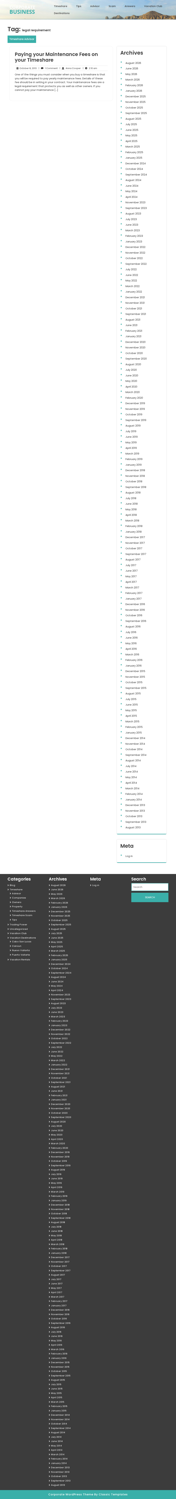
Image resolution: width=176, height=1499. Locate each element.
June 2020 (131, 375)
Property (17, 906)
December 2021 (135, 297)
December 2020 (135, 342)
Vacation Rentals (20, 959)
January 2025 (133, 158)
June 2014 (131, 771)
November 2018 (135, 476)
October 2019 (133, 414)
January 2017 (133, 598)
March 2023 (132, 230)
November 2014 (135, 744)
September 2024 (136, 174)
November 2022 (135, 252)
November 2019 (135, 409)
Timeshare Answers (24, 911)
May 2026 (131, 74)
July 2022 (131, 269)
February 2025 (134, 152)
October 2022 (134, 258)
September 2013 (135, 822)
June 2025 (131, 130)
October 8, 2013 (27, 68)
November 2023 (135, 202)
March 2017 (132, 587)
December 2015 (135, 671)
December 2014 (135, 738)
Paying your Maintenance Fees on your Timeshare (56, 57)
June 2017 (131, 570)
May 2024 (131, 191)
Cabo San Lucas (21, 941)
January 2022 (133, 291)
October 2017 (133, 548)
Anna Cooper (70, 68)
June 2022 (131, 275)
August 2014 (133, 760)
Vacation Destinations (23, 937)
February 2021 (133, 331)
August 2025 (133, 119)
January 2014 (133, 799)
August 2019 (133, 425)
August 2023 (133, 213)
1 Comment (48, 68)
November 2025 (135, 102)
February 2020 (134, 398)
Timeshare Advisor (21, 39)
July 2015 (130, 699)
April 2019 (131, 448)
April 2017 (131, 582)
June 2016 (131, 637)
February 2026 (134, 85)
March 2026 (132, 79)
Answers (130, 6)
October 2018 (133, 481)
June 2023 (131, 224)
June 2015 (131, 704)
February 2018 (133, 526)
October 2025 (134, 107)
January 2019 (133, 465)
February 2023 (134, 236)
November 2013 (135, 811)
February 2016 (133, 660)
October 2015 (133, 682)
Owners (16, 902)
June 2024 (131, 186)
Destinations (62, 13)
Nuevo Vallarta (21, 950)
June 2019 (131, 437)
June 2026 (131, 68)
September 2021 (135, 314)
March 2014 (132, 788)
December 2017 (135, 537)
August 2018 (133, 492)
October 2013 (133, 816)
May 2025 (131, 135)
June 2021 (131, 325)
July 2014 (130, 766)
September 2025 (136, 113)
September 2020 (136, 358)
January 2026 (133, 91)
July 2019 (130, 431)
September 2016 (135, 621)
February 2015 (134, 727)
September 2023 (136, 208)
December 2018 (135, 470)
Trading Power (18, 924)
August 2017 (133, 559)
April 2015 (131, 716)
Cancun (16, 946)
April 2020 (131, 386)
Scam (112, 6)
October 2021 (133, 308)
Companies (19, 897)
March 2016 (132, 654)
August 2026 (133, 63)
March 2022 (132, 286)
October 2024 (134, 169)
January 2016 (133, 665)
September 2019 (135, 420)
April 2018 (131, 515)
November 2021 (135, 303)
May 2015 (131, 710)
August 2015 (133, 693)
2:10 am (90, 68)
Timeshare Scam (22, 915)
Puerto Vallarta (21, 954)
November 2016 (135, 610)
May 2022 (131, 280)
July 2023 (131, 219)
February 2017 (133, 593)
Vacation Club (153, 6)
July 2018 (130, 498)
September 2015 (135, 688)
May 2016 (131, 643)
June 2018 (131, 504)
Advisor (95, 6)
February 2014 (134, 794)
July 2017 (130, 565)
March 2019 (132, 453)
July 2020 (131, 370)
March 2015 (132, 721)
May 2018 (131, 509)
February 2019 (133, 459)
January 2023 (133, 241)
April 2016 (131, 649)
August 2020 (133, 364)
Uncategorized (19, 929)
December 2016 (135, 604)
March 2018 (132, 520)
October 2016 (133, 615)
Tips (78, 6)
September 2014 (135, 755)
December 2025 (135, 96)
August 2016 (133, 626)
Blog (12, 885)
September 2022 (136, 264)
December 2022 (135, 247)
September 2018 (135, 487)
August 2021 (132, 319)
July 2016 (130, 632)
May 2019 (131, 442)
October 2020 (134, 353)
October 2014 (133, 749)
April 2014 (131, 783)
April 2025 (131, 141)
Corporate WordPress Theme (71, 1494)
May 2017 (131, 576)
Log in (129, 856)
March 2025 (132, 146)
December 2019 (135, 403)
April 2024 (131, 197)
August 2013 (133, 827)
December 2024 (135, 163)
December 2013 (135, 805)
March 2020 (132, 392)
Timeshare (60, 6)
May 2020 (131, 381)
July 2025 (131, 124)
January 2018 (133, 531)
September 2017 (135, 554)
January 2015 (133, 732)
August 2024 (133, 180)
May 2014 (131, 777)
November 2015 (135, 677)
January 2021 (133, 336)
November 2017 (135, 543)
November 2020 (135, 347)
